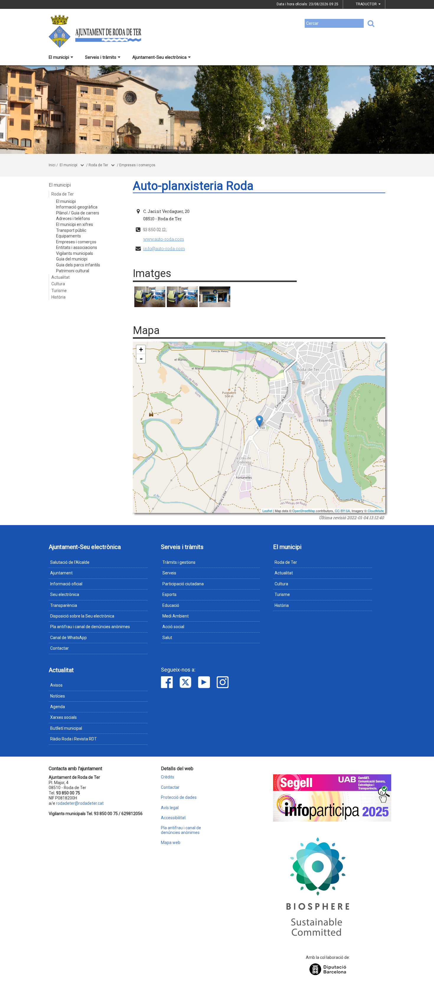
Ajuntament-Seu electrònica (159, 57)
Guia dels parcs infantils (78, 265)
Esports (169, 594)
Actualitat (60, 277)
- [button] (141, 358)
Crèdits (167, 777)
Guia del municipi (71, 259)
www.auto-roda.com (163, 239)
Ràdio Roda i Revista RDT (73, 739)
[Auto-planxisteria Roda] (149, 296)
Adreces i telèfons (73, 218)
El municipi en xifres (74, 224)
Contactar (59, 648)
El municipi (59, 57)
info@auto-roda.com (164, 248)
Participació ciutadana (183, 583)
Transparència (63, 605)
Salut (167, 637)
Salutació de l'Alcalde (69, 562)
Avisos (56, 685)
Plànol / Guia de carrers (77, 213)
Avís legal (170, 808)
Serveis (169, 573)
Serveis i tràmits (100, 57)
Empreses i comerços (137, 165)
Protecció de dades (179, 797)
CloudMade (376, 510)
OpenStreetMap (303, 510)
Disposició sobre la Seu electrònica (82, 616)
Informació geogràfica (76, 207)
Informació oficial (66, 583)
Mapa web (170, 842)
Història (58, 297)
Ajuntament (61, 573)
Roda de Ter (98, 165)
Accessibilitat (173, 818)
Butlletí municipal (66, 728)
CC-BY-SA (342, 510)
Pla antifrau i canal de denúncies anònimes (90, 626)
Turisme (59, 290)
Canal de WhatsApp (68, 637)
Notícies (57, 696)
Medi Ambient (175, 616)
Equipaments (68, 236)
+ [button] (141, 349)
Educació (170, 605)
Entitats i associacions (76, 247)
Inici (52, 165)
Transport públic (71, 230)
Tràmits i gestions (178, 562)
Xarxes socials (63, 717)
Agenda (57, 706)
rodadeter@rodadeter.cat (80, 803)
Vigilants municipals (74, 253)
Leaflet (267, 510)
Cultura (58, 283)
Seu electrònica (64, 594)
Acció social (173, 626)
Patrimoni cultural (72, 270)
